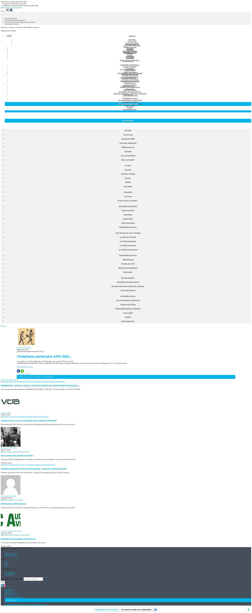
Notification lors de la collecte (106, 610)
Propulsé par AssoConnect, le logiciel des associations (25, 605)
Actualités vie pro (129, 98)
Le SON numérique (130, 79)
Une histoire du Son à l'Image (130, 73)
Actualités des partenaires (15, 20)
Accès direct (9, 575)
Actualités (130, 57)
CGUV (7, 595)
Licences (8, 592)
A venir (130, 48)
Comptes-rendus (128, 174)
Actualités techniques (130, 65)
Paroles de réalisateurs (130, 87)
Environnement (130, 110)
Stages (130, 108)
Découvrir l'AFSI (128, 139)
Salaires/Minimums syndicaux (128, 309)
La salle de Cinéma (130, 75)
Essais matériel (130, 67)
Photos (130, 54)
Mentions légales (11, 594)
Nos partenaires (11, 18)
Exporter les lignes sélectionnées (14, 2)
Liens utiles (130, 106)
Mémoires (128, 215)
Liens (7, 564)
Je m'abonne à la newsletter (12, 579)
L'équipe (128, 151)
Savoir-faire (130, 70)
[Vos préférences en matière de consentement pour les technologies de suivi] (248, 609)
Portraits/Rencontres (130, 82)
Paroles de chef (128, 264)
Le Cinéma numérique (128, 250)
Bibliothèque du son (128, 227)
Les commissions (128, 156)
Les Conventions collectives (130, 100)
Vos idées (128, 186)
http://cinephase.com (25, 367)
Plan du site (9, 590)
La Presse (130, 58)
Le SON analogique (128, 241)
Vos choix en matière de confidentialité (136, 610)
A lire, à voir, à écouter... (128, 200)
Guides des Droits (130, 102)
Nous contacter (127, 160)
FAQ (6, 562)
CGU (6, 566)
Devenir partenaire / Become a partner (20, 22)
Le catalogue (10, 573)
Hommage (128, 272)
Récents (129, 50)
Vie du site (128, 135)
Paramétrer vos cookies (14, 597)
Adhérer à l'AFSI (11, 555)
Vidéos (128, 182)
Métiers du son (128, 147)
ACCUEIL (132, 40)
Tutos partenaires (12, 24)
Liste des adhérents (132, 45)
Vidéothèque (130, 83)
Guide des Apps (128, 223)
